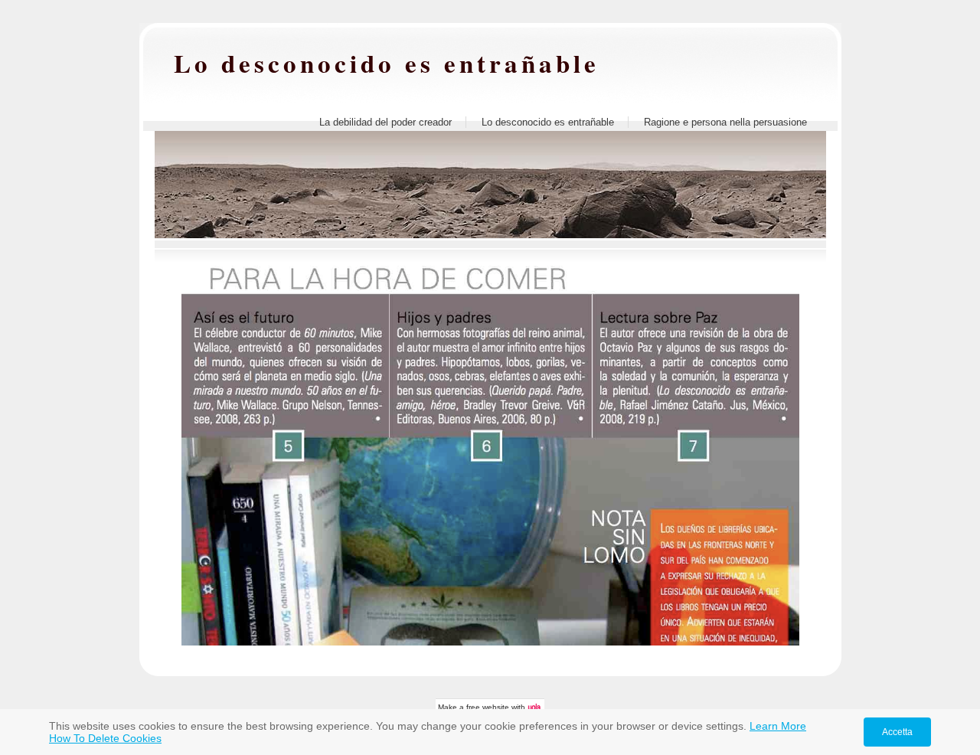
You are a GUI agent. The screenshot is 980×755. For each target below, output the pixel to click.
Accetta (897, 732)
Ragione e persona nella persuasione (725, 122)
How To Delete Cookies (105, 738)
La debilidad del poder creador (385, 122)
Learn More (778, 726)
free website (487, 707)
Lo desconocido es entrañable (386, 62)
